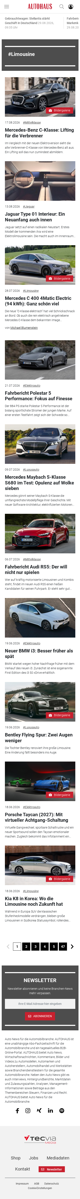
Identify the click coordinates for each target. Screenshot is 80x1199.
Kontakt (22, 1169)
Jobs (33, 1158)
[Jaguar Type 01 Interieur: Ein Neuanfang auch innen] (40, 181)
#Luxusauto (31, 469)
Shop (15, 1158)
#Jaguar (29, 206)
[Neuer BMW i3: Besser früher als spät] (40, 618)
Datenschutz (51, 1183)
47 (63, 947)
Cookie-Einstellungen (40, 1188)
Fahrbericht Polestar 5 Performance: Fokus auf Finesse (38, 395)
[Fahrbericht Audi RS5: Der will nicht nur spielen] (40, 533)
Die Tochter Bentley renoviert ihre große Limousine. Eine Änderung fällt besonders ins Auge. (38, 750)
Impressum (22, 1183)
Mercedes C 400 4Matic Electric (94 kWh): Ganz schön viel (38, 301)
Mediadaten (58, 1158)
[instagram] (27, 1110)
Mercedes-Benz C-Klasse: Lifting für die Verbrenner (39, 132)
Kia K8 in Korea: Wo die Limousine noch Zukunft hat (34, 901)
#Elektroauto (31, 385)
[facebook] (17, 1110)
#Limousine (31, 290)
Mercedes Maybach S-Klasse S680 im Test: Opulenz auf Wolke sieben (39, 482)
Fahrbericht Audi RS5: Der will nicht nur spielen (36, 569)
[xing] (39, 1110)
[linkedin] (50, 1110)
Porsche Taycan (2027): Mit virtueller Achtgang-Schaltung (36, 817)
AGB (36, 1183)
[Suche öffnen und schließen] (60, 6)
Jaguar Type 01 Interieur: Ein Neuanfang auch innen (35, 216)
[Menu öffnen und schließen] (7, 7)
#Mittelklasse (32, 122)
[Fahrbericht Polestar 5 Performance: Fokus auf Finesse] (40, 360)
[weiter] (72, 947)
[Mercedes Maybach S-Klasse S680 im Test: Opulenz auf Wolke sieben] (40, 444)
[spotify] (61, 1110)
